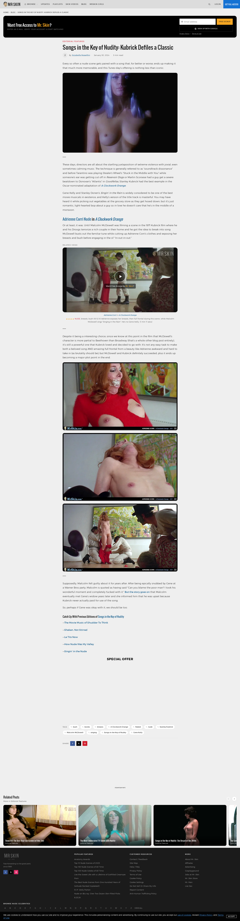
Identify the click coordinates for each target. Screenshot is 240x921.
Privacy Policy (184, 34)
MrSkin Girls (97, 4)
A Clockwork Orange (113, 185)
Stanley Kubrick (166, 727)
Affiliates (189, 863)
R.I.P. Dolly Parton (82, 890)
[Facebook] (5, 872)
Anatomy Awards (82, 859)
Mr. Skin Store (191, 878)
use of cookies (184, 915)
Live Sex (188, 886)
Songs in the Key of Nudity (115, 732)
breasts (100, 727)
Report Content (137, 890)
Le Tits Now (71, 637)
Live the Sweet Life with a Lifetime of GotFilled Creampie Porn (100, 876)
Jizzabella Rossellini (81, 55)
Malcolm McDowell (75, 732)
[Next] (234, 798)
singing (94, 732)
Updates (45, 4)
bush (75, 727)
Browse (31, 4)
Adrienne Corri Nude (77, 219)
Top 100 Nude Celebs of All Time (89, 871)
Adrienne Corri (110, 315)
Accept (231, 916)
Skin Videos (72, 4)
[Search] (209, 4)
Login (218, 4)
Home (6, 12)
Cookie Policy (136, 878)
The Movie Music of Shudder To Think (86, 622)
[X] (11, 872)
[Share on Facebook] (72, 743)
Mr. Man (189, 882)
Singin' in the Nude (75, 651)
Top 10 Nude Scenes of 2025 (87, 863)
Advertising (190, 867)
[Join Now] (231, 4)
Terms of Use (196, 34)
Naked (138, 727)
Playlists (58, 4)
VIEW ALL (138, 908)
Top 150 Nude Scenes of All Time (89, 867)
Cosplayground (192, 871)
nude (150, 727)
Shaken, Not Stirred (75, 630)
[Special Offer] (120, 693)
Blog (84, 4)
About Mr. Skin (191, 859)
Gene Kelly (137, 732)
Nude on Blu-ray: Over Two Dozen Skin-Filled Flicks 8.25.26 (97, 895)
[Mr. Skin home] (12, 4)
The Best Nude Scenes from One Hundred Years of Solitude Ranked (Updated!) (97, 884)
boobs (87, 727)
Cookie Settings (137, 882)
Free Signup (224, 22)
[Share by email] (85, 743)
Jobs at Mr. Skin (192, 874)
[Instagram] (16, 872)
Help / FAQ (135, 867)
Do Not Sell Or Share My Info (143, 886)
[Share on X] (78, 743)
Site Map (134, 863)
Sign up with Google (208, 29)
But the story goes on (137, 592)
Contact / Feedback (138, 859)
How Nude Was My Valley (79, 644)
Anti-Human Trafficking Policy (143, 893)
